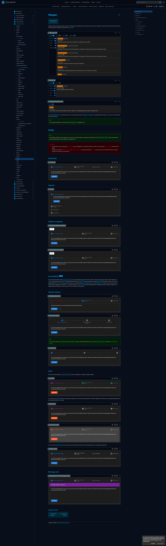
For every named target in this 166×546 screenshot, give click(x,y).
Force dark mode (54, 424)
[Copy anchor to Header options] (61, 292)
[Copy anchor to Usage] (55, 130)
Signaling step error (54, 296)
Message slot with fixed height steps (59, 476)
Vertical (51, 189)
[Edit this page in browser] (119, 15)
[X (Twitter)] (154, 6)
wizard (71, 27)
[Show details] (63, 47)
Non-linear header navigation (57, 225)
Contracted (52, 348)
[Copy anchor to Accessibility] (63, 276)
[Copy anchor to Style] (53, 371)
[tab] (51, 35)
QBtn (76, 284)
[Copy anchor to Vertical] (55, 185)
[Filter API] (119, 33)
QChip (81, 284)
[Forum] (151, 6)
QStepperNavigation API (56, 101)
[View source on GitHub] (115, 162)
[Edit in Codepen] (117, 162)
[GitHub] (147, 6)
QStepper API (53, 33)
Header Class (53, 449)
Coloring (51, 378)
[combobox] (148, 2)
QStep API (52, 80)
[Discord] (149, 6)
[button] (24, 16)
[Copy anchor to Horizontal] (57, 158)
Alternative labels (54, 315)
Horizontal (52, 162)
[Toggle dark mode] (164, 2)
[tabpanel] (84, 56)
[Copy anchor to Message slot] (59, 472)
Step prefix (52, 404)
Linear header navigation (56, 250)
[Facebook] (156, 6)
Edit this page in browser (62, 522)
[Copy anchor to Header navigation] (63, 222)
